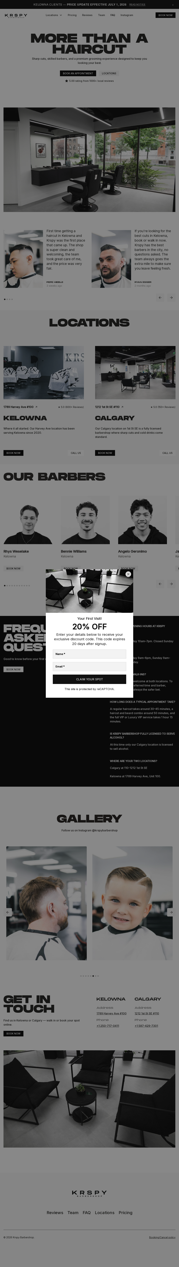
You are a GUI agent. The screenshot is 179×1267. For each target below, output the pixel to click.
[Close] (128, 574)
